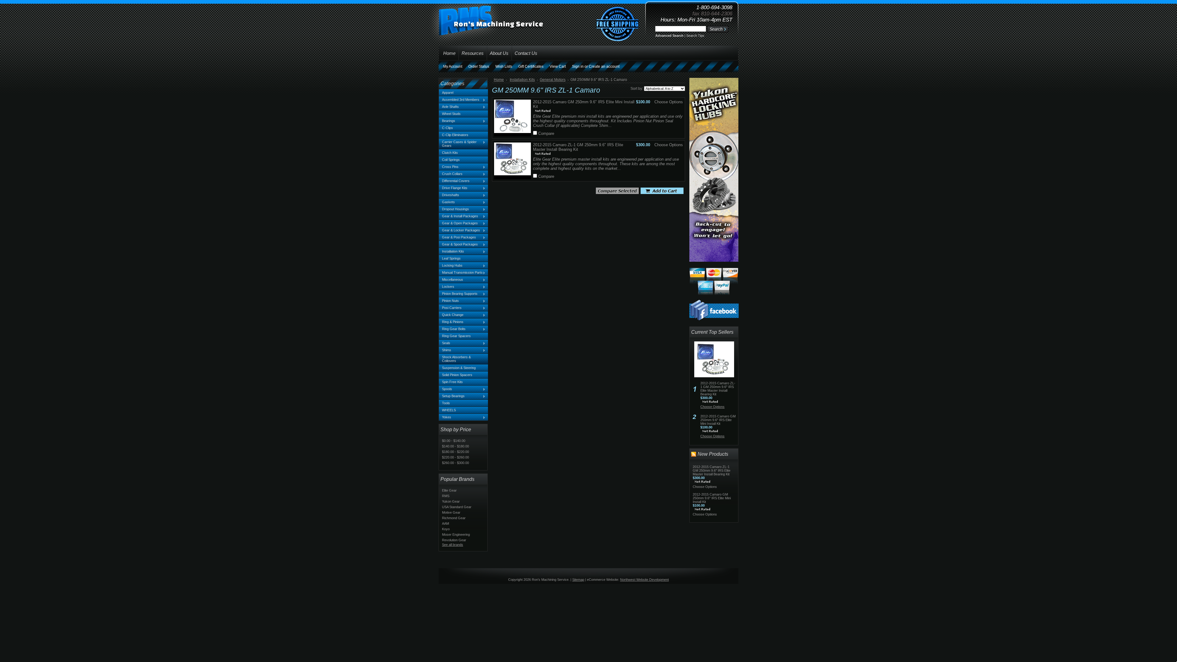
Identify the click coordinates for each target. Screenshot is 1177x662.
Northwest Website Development (644, 579)
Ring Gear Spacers (456, 336)
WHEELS (449, 410)
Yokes (445, 417)
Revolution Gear (454, 540)
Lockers (446, 287)
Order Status (478, 66)
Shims (445, 350)
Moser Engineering (456, 534)
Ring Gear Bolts (452, 329)
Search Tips (695, 35)
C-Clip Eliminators (455, 135)
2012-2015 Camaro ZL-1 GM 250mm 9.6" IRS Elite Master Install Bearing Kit (717, 388)
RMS (445, 496)
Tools (446, 403)
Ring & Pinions (451, 322)
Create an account (604, 66)
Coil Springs (451, 160)
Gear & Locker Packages (459, 230)
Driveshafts (449, 195)
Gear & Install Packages (458, 216)
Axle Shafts (449, 107)
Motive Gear (451, 512)
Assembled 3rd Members (459, 100)
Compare (546, 133)
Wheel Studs (451, 114)
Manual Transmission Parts (461, 273)
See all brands (452, 544)
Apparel (447, 92)
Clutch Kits (450, 152)
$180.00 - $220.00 (455, 452)
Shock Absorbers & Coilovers (456, 359)
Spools (445, 389)
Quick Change (451, 315)
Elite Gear (449, 490)
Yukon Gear (451, 501)
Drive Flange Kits (453, 188)
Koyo (446, 529)
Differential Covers (454, 181)
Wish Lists (503, 66)
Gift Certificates (530, 66)
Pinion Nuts (449, 301)
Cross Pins (449, 167)
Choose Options (668, 102)
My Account (452, 66)
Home (499, 80)
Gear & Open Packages (458, 223)
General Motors (553, 80)
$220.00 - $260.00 (455, 457)
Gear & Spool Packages (458, 244)
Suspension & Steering (459, 368)
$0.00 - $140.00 (453, 441)
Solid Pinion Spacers (457, 375)
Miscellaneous (451, 280)
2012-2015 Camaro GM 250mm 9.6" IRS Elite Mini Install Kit (718, 419)
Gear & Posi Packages (457, 237)
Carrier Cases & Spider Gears (458, 143)
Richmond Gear (454, 518)
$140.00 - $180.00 (455, 446)
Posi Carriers (450, 308)
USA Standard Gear (456, 507)
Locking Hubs (451, 266)
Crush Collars (451, 174)
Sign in (578, 66)
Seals (444, 343)
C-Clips (447, 128)
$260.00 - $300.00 (455, 463)
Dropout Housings (454, 209)
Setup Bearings (452, 396)
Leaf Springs (451, 258)
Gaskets (447, 202)
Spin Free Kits (452, 382)
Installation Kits (451, 251)
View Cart (558, 66)
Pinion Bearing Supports (458, 294)
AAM (445, 523)
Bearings (447, 121)
